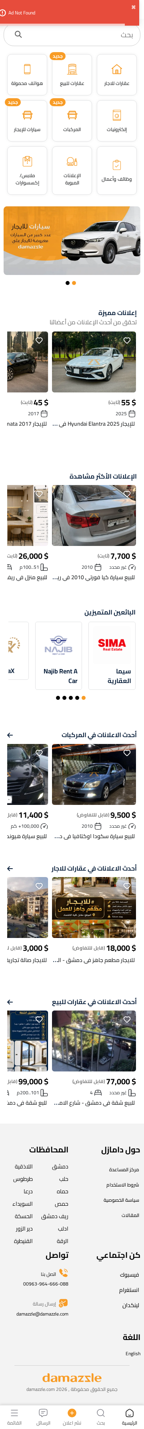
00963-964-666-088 (45, 1283)
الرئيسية (129, 1422)
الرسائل (43, 1422)
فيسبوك (129, 1274)
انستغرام (129, 1290)
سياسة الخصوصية (121, 1200)
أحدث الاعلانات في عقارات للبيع (94, 1002)
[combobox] (80, 35)
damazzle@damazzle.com (42, 1313)
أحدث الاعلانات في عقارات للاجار (94, 868)
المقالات (130, 1215)
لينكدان (130, 1305)
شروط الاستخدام (122, 1184)
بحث (101, 1422)
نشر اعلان (72, 1422)
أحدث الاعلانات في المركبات (99, 735)
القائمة (14, 1422)
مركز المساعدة (124, 1169)
